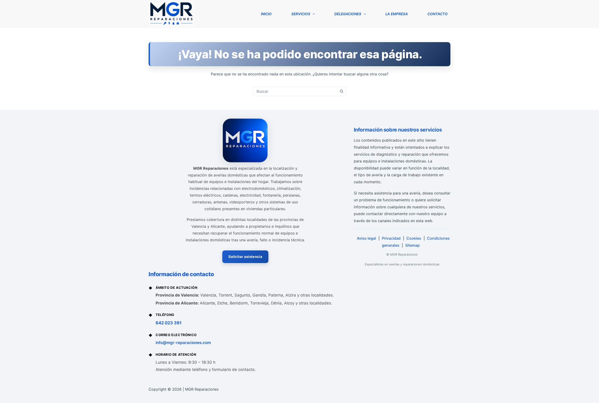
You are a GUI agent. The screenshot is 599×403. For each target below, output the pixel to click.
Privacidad (391, 238)
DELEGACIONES (347, 14)
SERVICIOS (300, 14)
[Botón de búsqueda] (341, 91)
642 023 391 (169, 322)
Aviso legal (366, 238)
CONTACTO (437, 14)
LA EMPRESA (396, 14)
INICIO (266, 14)
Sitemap (412, 245)
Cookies (413, 238)
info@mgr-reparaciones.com (183, 342)
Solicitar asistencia (245, 256)
